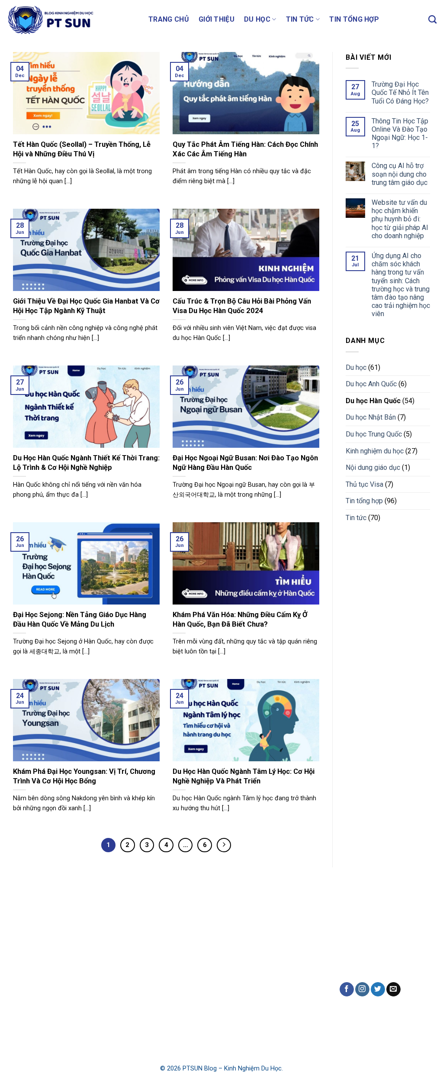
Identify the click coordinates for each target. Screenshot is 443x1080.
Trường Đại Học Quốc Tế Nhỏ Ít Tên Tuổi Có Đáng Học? (400, 92)
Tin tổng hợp (354, 19)
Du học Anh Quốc (371, 384)
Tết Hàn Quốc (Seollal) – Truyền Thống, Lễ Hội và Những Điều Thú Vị (82, 149)
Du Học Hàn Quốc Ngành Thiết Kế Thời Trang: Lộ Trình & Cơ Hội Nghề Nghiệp (86, 463)
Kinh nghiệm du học (375, 451)
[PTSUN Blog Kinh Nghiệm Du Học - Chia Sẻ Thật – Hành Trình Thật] (70, 19)
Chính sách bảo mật (40, 1019)
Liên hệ (21, 998)
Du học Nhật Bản (371, 417)
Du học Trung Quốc (374, 434)
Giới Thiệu (216, 19)
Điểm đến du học (146, 936)
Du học (257, 19)
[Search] (432, 19)
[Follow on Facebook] (347, 989)
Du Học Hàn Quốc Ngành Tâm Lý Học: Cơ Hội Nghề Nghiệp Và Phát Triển (244, 776)
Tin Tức (300, 19)
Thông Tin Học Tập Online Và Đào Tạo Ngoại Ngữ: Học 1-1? (400, 133)
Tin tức (356, 518)
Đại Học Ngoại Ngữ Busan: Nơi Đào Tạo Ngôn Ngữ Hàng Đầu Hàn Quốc (245, 463)
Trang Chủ (168, 19)
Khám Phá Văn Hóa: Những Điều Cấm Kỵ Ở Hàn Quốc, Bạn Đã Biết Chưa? (240, 619)
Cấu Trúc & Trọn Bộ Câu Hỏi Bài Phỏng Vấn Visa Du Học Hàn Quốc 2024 (242, 306)
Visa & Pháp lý (143, 987)
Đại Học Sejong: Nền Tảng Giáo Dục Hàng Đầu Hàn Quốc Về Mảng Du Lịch (79, 619)
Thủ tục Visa (364, 484)
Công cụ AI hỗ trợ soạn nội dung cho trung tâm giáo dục (399, 174)
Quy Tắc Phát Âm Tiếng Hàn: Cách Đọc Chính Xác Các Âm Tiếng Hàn (245, 149)
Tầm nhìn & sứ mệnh (40, 978)
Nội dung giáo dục (373, 467)
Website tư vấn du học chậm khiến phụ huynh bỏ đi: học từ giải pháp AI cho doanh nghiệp (400, 219)
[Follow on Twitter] (378, 989)
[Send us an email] (393, 989)
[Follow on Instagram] (362, 989)
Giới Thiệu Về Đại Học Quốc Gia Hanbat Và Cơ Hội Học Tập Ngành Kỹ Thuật (86, 306)
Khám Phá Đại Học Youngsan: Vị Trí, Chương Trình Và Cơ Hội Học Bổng (84, 776)
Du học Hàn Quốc (373, 401)
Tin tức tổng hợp (145, 1007)
